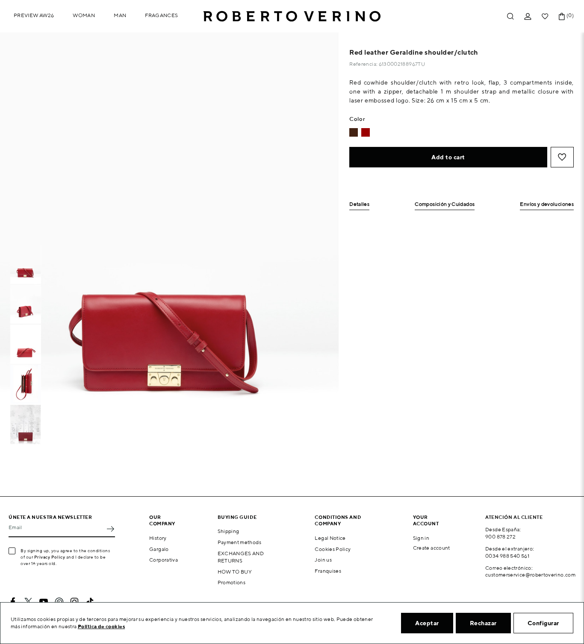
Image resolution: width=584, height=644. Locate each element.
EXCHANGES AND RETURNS (241, 557)
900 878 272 (500, 536)
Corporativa (163, 559)
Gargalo (159, 549)
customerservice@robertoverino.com (530, 574)
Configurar (543, 623)
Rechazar (483, 623)
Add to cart (448, 157)
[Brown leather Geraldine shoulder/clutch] (353, 132)
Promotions (232, 582)
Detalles (359, 204)
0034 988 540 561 (507, 556)
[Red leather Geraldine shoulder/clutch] (365, 132)
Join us (323, 559)
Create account (431, 547)
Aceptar (427, 623)
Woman (84, 15)
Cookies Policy (333, 549)
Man (120, 15)
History (158, 538)
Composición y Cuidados (445, 204)
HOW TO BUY (235, 571)
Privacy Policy (49, 556)
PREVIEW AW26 (34, 15)
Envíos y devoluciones (547, 204)
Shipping (228, 531)
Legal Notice (330, 538)
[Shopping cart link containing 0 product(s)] (562, 16)
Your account (426, 520)
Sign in (421, 538)
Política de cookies (101, 626)
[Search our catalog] (510, 16)
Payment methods (239, 542)
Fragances (161, 15)
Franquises (328, 571)
